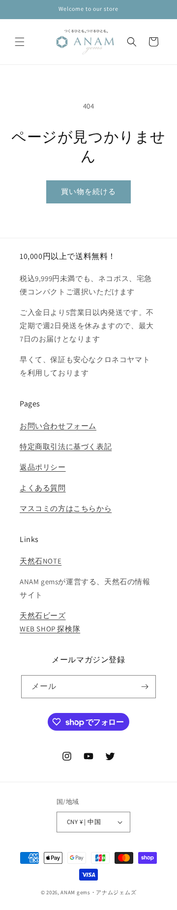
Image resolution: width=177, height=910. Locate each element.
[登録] (144, 686)
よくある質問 (43, 487)
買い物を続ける (88, 191)
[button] (19, 42)
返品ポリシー (43, 467)
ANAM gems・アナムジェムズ (98, 892)
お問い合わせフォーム (58, 425)
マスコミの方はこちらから (66, 508)
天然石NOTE (40, 561)
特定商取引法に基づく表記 (66, 446)
